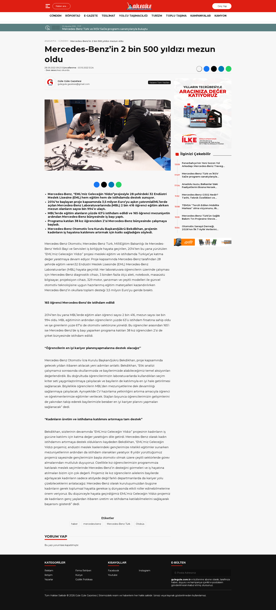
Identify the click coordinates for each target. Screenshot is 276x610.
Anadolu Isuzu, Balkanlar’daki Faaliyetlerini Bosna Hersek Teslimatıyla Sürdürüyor (114, 29)
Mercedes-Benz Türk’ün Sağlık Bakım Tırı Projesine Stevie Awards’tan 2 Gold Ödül (201, 217)
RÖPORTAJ (72, 15)
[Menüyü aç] (48, 6)
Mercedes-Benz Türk (118, 523)
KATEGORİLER (55, 562)
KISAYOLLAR (117, 562)
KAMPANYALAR (200, 15)
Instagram (144, 570)
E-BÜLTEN (178, 562)
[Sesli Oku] (199, 69)
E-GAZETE (91, 15)
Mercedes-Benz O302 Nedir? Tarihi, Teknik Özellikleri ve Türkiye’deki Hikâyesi (200, 196)
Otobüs (140, 523)
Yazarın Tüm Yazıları (159, 82)
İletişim (49, 575)
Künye (79, 575)
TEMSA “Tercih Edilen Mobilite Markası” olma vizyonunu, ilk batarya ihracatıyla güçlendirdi (200, 207)
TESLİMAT (108, 15)
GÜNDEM (55, 15)
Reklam (49, 570)
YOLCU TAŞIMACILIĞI (133, 15)
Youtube (112, 575)
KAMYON (220, 15)
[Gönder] (227, 572)
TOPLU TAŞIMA (176, 15)
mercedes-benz (92, 523)
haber (74, 523)
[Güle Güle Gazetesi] (138, 6)
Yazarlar (49, 579)
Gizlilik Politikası (83, 579)
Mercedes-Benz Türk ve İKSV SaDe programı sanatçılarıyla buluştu (200, 175)
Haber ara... (61, 6)
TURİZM (156, 15)
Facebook (113, 570)
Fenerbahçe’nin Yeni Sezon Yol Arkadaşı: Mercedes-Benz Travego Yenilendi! (203, 164)
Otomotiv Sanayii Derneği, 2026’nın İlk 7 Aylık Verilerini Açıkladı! (199, 228)
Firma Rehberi (83, 570)
